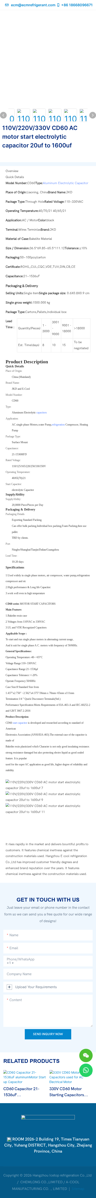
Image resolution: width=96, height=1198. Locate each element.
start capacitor (20, 722)
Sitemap (77, 1189)
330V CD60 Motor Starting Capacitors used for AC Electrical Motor (69, 1092)
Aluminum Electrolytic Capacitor (65, 183)
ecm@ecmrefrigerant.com (33, 5)
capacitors (41, 412)
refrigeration (58, 424)
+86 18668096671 (77, 5)
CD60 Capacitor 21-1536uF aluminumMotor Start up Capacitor (22, 1092)
